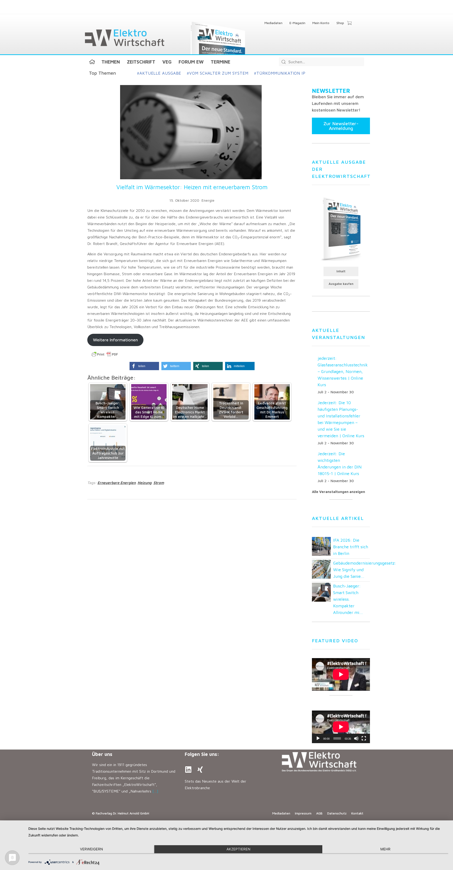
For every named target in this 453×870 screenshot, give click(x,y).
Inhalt (340, 271)
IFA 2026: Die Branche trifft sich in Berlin (350, 547)
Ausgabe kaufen (341, 284)
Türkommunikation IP (280, 73)
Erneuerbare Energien (116, 482)
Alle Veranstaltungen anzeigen (338, 492)
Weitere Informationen (115, 339)
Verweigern (91, 849)
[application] (341, 727)
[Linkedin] (188, 769)
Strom (158, 482)
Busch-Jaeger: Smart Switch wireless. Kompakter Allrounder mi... (348, 599)
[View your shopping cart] (349, 23)
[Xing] (200, 769)
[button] (144, 366)
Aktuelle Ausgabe (159, 73)
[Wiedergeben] (318, 738)
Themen (110, 61)
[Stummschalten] (356, 738)
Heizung (144, 482)
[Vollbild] (363, 738)
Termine (220, 61)
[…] (155, 791)
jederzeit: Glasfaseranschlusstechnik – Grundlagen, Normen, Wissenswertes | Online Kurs (343, 371)
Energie (207, 200)
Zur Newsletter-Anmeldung (341, 126)
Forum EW (191, 61)
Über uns (102, 754)
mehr (385, 849)
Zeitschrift (141, 61)
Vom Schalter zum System (217, 73)
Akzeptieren (238, 849)
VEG (167, 61)
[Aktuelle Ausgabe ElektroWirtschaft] (341, 228)
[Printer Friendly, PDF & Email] (104, 354)
